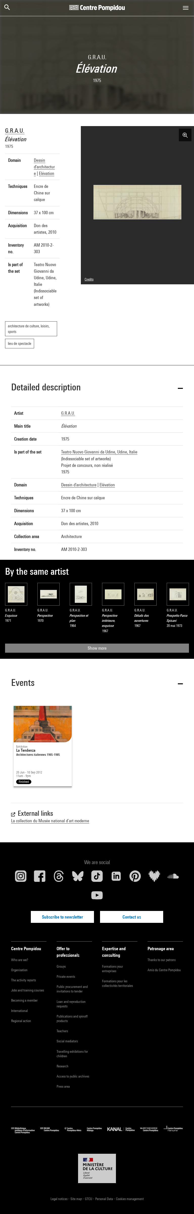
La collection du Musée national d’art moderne (50, 820)
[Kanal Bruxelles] (123, 1132)
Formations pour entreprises (112, 968)
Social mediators (67, 1041)
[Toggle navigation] (185, 8)
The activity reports (23, 980)
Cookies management (130, 1199)
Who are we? (19, 960)
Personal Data (104, 1199)
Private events (66, 976)
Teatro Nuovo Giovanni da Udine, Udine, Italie (99, 451)
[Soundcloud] (173, 878)
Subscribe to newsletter (62, 917)
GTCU (89, 1199)
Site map (76, 1199)
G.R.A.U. (15, 130)
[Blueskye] (78, 878)
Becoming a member (24, 1000)
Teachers (62, 1031)
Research (62, 1066)
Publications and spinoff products (72, 1018)
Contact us (132, 917)
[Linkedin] (116, 878)
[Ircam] (52, 1132)
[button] (97, 388)
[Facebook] (40, 878)
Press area (63, 1086)
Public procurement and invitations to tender (72, 989)
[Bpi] (25, 1132)
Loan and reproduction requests (71, 1004)
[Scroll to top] (182, 1202)
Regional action (21, 1021)
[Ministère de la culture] (97, 1168)
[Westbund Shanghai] (152, 1132)
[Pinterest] (135, 878)
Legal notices (59, 1199)
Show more (97, 648)
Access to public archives (73, 1076)
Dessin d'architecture (44, 166)
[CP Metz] (76, 1132)
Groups (61, 966)
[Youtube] (97, 897)
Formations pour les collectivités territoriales (117, 983)
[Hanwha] (173, 1132)
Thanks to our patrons (162, 960)
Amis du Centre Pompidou (164, 970)
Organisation (19, 970)
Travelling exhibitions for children (72, 1053)
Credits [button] (89, 279)
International (19, 1011)
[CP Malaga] (97, 1132)
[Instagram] (20, 878)
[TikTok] (97, 878)
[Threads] (58, 878)
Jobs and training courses (27, 990)
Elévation (46, 173)
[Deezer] (154, 878)
